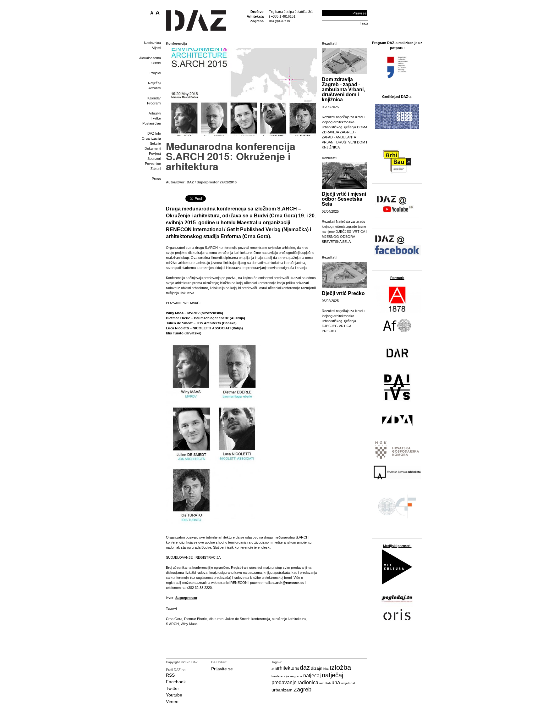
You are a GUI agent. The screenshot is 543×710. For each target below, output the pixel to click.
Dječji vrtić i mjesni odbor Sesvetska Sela (344, 198)
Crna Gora (174, 619)
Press (156, 179)
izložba (340, 667)
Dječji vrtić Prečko (343, 293)
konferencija (260, 619)
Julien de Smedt (237, 619)
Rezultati (154, 88)
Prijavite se (222, 668)
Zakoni (156, 169)
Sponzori (154, 158)
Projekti (155, 73)
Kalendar (154, 98)
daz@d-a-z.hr (279, 21)
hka (326, 668)
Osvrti (156, 63)
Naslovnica (152, 43)
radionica (308, 682)
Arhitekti (155, 113)
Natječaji (154, 83)
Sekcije (155, 143)
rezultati (325, 683)
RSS (170, 675)
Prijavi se (359, 13)
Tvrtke (156, 118)
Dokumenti (153, 148)
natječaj (332, 675)
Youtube (174, 694)
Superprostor (186, 598)
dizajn (316, 668)
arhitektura (287, 668)
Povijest (155, 153)
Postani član (151, 123)
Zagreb (302, 689)
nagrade (296, 676)
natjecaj (312, 675)
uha (336, 682)
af (273, 668)
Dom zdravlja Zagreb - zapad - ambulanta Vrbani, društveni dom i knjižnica (343, 89)
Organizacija (151, 138)
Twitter (172, 688)
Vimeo (172, 701)
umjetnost (348, 683)
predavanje (284, 682)
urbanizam (282, 689)
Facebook (176, 681)
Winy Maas (189, 624)
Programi (154, 103)
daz (305, 667)
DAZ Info (154, 133)
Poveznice (153, 163)
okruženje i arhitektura (289, 619)
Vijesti (156, 48)
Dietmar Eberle (195, 619)
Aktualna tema (150, 58)
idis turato (216, 619)
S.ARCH (172, 624)
